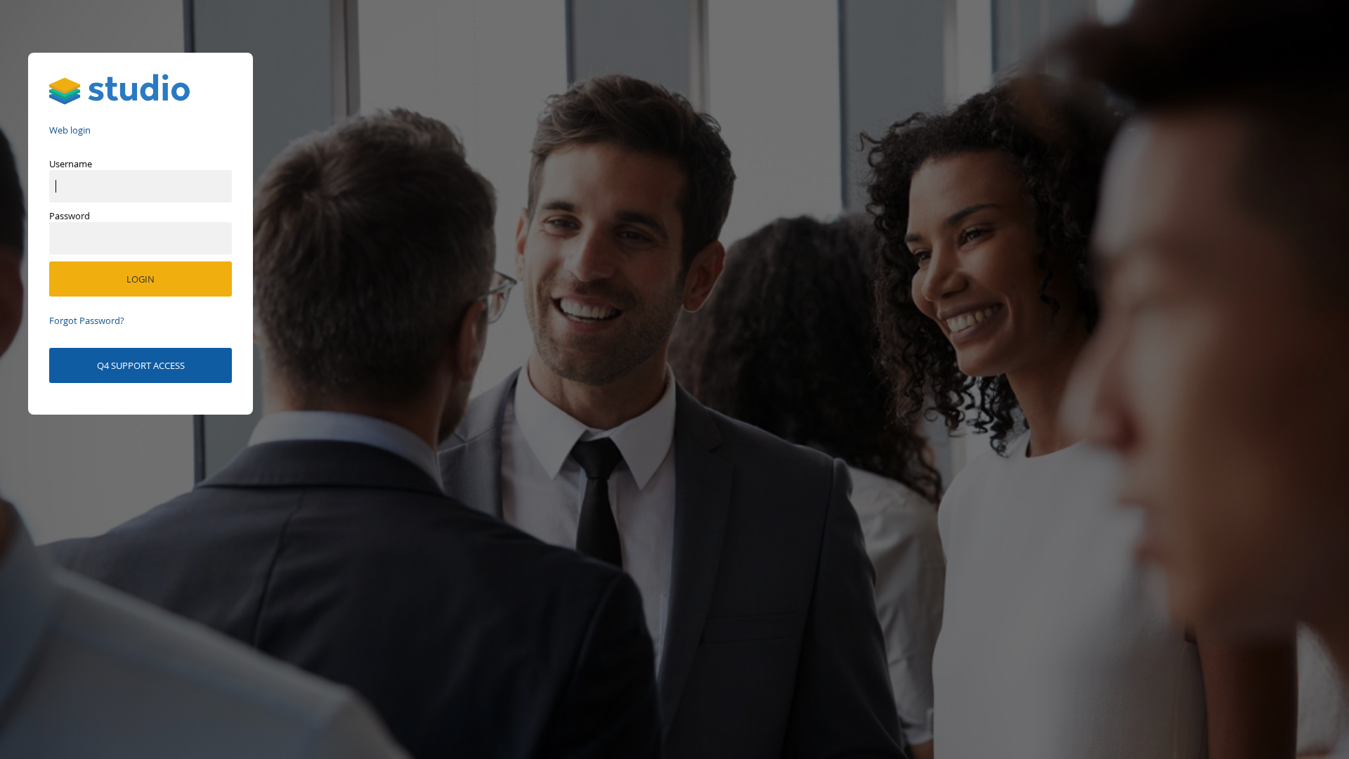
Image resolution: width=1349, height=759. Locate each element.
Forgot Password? (86, 320)
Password (69, 215)
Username (70, 163)
